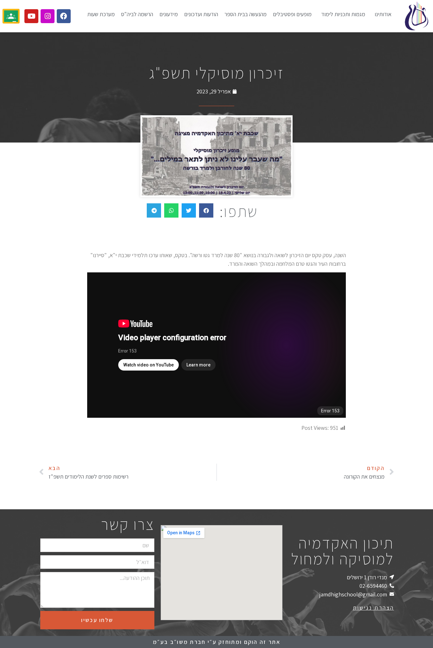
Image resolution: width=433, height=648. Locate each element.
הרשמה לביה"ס (137, 14)
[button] (206, 210)
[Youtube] (31, 16)
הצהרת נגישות (373, 607)
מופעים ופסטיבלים (292, 14)
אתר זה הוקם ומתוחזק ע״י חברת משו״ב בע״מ (216, 641)
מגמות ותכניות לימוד (343, 14)
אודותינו (383, 14)
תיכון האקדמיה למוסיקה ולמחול (342, 550)
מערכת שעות (101, 14)
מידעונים (168, 14)
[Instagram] (48, 16)
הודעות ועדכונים (201, 14)
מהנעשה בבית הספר (245, 14)
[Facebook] (64, 16)
